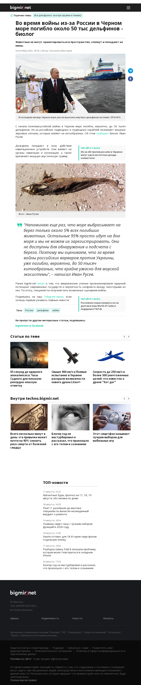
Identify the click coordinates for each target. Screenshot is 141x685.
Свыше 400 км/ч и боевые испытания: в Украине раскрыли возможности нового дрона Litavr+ (69, 377)
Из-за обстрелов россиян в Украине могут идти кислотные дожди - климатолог (101, 155)
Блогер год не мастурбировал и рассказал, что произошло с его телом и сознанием (70, 439)
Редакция (58, 647)
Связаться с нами (78, 647)
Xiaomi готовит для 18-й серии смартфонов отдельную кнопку (70, 538)
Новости (77, 618)
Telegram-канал (53, 296)
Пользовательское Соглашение (53, 651)
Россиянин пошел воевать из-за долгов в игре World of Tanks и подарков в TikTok (100, 305)
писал (40, 283)
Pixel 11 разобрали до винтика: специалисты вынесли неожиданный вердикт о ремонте (66, 511)
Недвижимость (50, 618)
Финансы (108, 618)
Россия (29, 310)
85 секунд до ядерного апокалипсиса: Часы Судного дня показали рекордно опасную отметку (26, 378)
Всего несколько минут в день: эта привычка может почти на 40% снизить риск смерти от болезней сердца (28, 440)
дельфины (42, 310)
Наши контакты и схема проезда (29, 647)
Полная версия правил (23, 680)
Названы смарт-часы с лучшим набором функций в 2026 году (68, 525)
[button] (124, 337)
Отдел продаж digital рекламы (50, 658)
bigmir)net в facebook (29, 325)
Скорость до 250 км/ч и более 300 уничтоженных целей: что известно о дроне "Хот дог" (111, 377)
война (56, 310)
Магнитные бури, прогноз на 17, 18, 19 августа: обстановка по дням (67, 496)
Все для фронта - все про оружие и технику (57, 15)
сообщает (102, 133)
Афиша (14, 618)
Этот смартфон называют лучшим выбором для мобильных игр (111, 437)
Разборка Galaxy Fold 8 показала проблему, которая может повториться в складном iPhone (69, 552)
